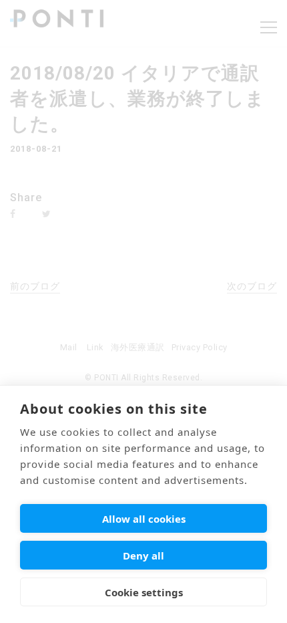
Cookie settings (144, 592)
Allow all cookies (144, 518)
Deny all (143, 555)
